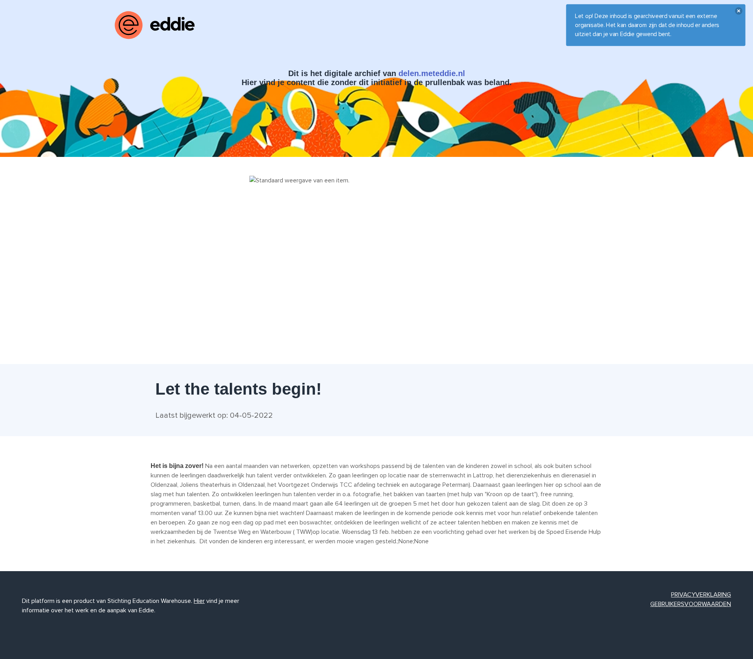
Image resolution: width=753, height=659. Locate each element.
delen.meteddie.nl (431, 73)
